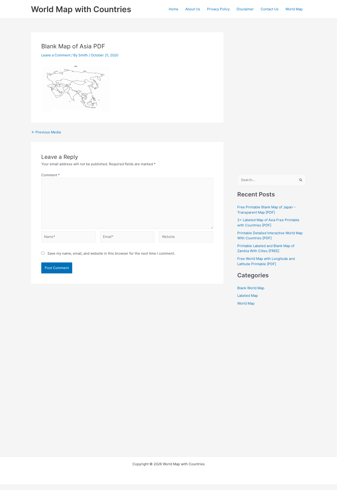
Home (173, 9)
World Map (294, 9)
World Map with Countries (81, 9)
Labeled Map (247, 295)
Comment (50, 175)
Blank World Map (250, 288)
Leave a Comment (55, 55)
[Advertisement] (271, 101)
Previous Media (46, 132)
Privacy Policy (218, 9)
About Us (192, 9)
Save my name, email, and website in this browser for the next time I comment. (111, 253)
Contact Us (270, 9)
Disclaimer (245, 9)
